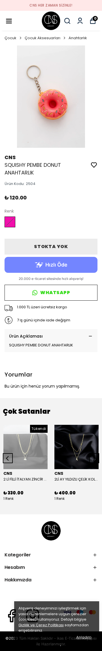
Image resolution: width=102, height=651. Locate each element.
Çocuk (10, 38)
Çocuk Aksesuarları (42, 38)
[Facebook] (12, 616)
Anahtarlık (78, 38)
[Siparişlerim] (80, 20)
